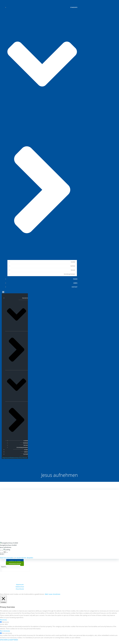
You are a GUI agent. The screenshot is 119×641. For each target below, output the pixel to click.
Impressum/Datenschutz (10, 458)
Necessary (5, 622)
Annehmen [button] (56, 594)
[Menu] (40, 291)
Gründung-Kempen (69, 274)
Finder (75, 279)
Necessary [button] (3, 620)
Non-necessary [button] (5, 631)
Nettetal (72, 266)
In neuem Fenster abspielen (24, 558)
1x (4, 552)
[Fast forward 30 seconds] (7, 552)
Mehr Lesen (49, 594)
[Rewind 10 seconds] (2, 552)
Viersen (73, 270)
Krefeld (73, 262)
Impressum (20, 584)
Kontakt (74, 287)
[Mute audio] (0, 552)
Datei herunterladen (6, 558)
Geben (75, 283)
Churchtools (23, 458)
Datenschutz (20, 587)
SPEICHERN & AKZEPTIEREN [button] (9, 640)
